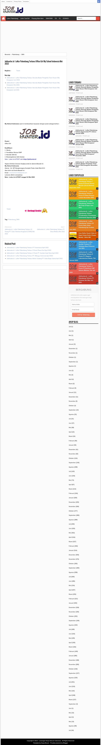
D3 (56, 18)
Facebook (98, 1)
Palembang (12, 219)
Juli (70, 326)
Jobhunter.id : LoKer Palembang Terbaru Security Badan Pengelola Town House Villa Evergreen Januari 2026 (86, 142)
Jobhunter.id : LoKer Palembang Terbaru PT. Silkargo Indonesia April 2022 (30, 256)
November (72, 353)
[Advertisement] (50, 37)
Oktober (71, 357)
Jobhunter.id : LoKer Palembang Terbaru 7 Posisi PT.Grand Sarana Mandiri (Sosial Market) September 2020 (81, 183)
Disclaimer (26, 1)
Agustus (71, 366)
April (70, 340)
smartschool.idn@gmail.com (18, 172)
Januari (71, 344)
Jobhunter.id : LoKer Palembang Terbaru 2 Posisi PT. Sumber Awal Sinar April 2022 (32, 253)
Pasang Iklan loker (38, 18)
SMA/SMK (49, 18)
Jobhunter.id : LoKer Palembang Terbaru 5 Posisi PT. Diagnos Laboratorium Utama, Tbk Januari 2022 (82, 256)
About (3, 1)
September (72, 361)
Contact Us (9, 1)
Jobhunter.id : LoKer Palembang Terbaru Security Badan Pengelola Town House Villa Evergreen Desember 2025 (86, 153)
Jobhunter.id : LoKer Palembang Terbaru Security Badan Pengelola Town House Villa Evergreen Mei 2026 (86, 110)
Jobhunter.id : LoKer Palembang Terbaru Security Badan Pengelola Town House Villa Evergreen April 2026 (86, 121)
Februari (71, 388)
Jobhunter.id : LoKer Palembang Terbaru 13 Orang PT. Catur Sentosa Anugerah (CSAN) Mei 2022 (20, 231)
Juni (70, 331)
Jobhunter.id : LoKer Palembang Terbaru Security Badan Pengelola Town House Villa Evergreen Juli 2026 (86, 88)
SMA (17, 219)
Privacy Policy (17, 1)
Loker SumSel (24, 18)
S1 (60, 18)
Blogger (65, 743)
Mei (70, 335)
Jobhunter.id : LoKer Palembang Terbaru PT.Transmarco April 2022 (28, 247)
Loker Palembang (12, 18)
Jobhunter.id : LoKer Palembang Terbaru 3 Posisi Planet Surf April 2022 (29, 250)
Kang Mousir (45, 743)
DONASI (66, 18)
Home (3, 18)
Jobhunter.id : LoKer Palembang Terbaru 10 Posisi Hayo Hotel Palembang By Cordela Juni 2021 (81, 225)
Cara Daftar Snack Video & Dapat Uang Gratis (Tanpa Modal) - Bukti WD (87, 235)
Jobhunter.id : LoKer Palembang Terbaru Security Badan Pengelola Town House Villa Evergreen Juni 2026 (86, 99)
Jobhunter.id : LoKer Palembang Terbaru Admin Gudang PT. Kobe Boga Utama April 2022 (35, 258)
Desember (72, 348)
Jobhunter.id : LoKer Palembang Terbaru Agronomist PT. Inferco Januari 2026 (86, 131)
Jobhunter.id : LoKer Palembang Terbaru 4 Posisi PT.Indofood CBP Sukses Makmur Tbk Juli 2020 (82, 268)
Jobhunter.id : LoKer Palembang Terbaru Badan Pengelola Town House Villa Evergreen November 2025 (86, 164)
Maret (70, 383)
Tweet (18, 70)
